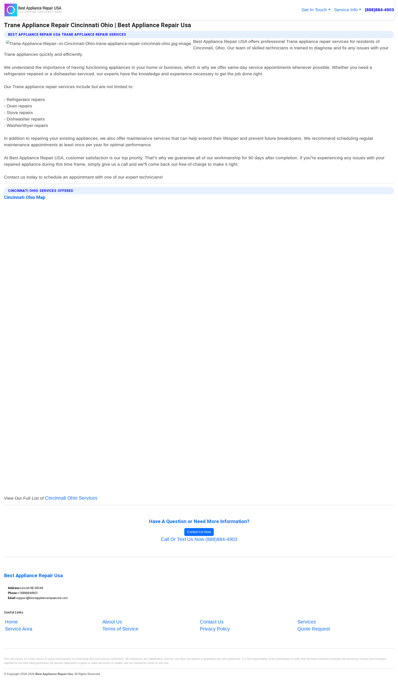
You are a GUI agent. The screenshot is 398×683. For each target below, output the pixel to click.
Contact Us (212, 622)
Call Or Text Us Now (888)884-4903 (199, 539)
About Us (112, 622)
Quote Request (313, 629)
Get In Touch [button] (314, 9)
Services (306, 622)
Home (11, 622)
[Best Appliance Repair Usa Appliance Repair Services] (33, 10)
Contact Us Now (199, 532)
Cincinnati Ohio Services (71, 498)
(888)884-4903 (379, 9)
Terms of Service (120, 629)
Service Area (18, 629)
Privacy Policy (215, 629)
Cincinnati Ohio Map (24, 197)
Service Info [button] (346, 9)
